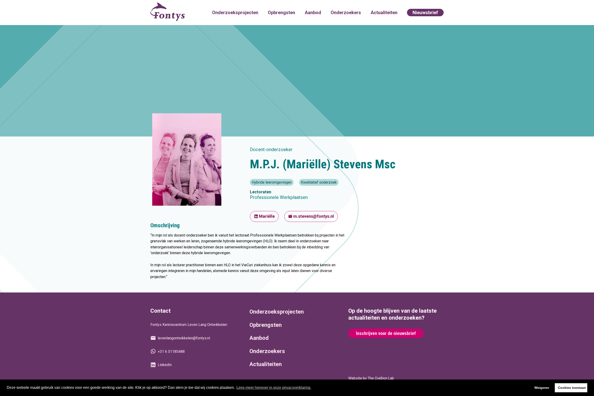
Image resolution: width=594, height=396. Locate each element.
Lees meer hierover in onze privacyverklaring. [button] (273, 388)
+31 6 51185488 (171, 351)
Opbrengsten (281, 12)
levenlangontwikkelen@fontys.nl (184, 338)
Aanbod (313, 12)
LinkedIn (165, 365)
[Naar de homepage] (167, 12)
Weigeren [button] (541, 388)
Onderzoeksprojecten (235, 12)
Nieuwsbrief (425, 12)
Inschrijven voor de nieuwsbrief (386, 333)
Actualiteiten (384, 12)
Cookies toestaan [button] (572, 388)
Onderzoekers (346, 12)
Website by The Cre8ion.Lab (371, 378)
